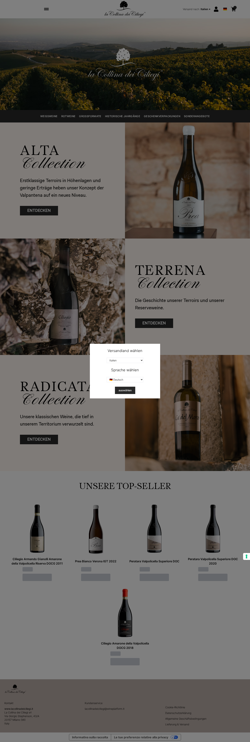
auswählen (125, 390)
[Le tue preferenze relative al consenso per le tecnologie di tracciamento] (246, 556)
